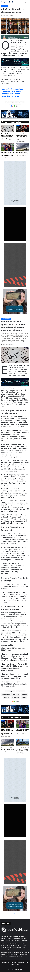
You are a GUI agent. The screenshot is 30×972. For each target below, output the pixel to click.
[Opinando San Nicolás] (7, 2)
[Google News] (15, 106)
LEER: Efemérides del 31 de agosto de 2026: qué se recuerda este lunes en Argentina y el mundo (12, 92)
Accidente (10, 102)
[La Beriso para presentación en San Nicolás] (15, 114)
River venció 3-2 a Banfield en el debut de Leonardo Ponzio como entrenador (7, 154)
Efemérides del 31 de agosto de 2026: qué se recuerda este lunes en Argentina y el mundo (7, 136)
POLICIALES (4, 6)
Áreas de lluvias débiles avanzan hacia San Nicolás (22, 153)
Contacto (5, 967)
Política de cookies (23, 967)
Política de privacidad (13, 967)
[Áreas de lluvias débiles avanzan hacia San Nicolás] (22, 147)
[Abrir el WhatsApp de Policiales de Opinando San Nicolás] (15, 39)
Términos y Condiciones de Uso (15, 969)
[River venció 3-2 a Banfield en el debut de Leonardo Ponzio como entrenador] (7, 147)
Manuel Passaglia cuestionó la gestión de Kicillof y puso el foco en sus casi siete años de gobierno (22, 136)
